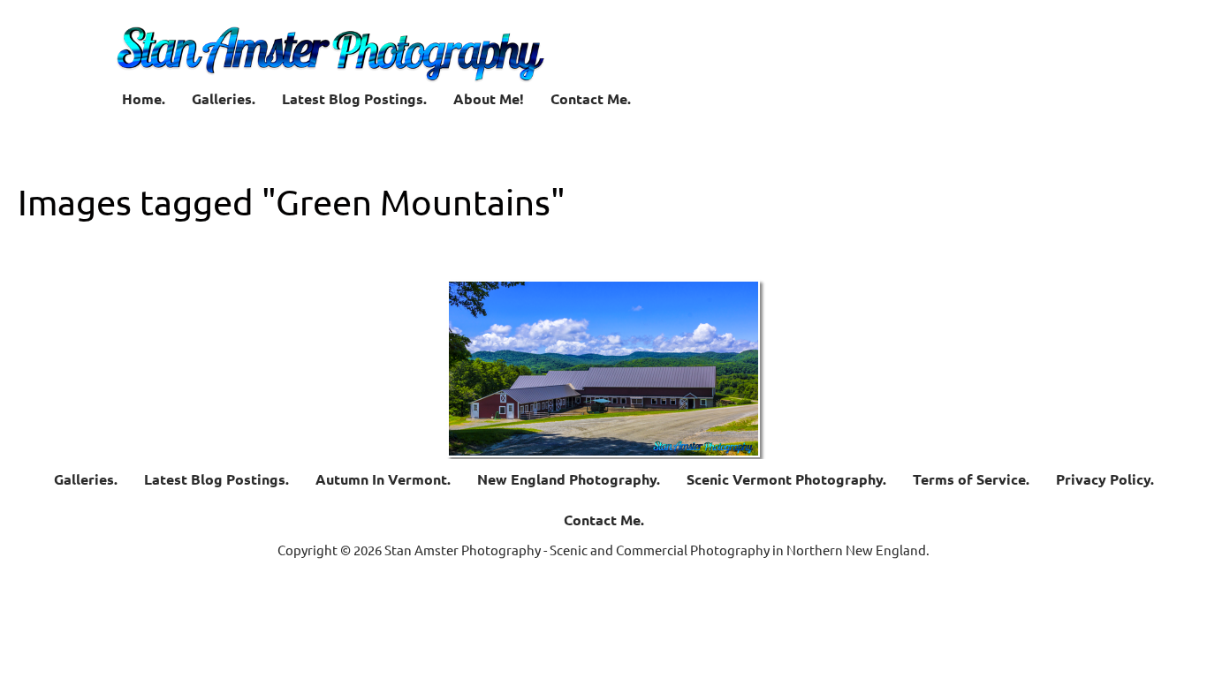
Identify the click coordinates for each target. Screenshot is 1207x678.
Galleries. (223, 98)
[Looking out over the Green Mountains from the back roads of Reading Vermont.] (603, 369)
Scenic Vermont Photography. (786, 479)
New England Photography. (568, 479)
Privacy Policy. (1105, 479)
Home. (143, 98)
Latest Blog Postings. (354, 98)
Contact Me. (590, 98)
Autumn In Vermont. (383, 479)
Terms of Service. (971, 479)
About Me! (488, 98)
